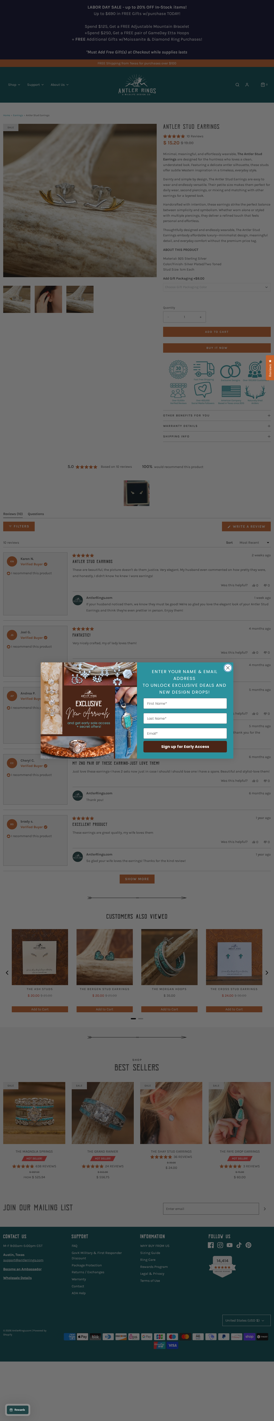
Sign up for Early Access (185, 746)
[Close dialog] (228, 668)
